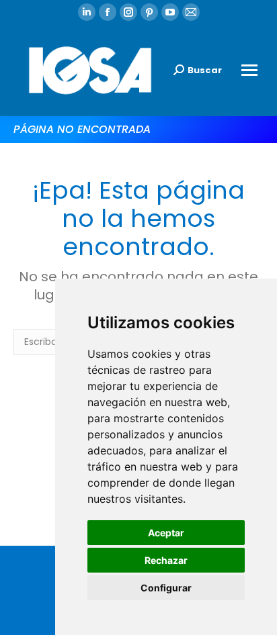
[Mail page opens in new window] (191, 12)
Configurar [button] (166, 587)
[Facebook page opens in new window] (107, 12)
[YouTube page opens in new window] (170, 12)
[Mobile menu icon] (249, 70)
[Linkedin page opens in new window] (86, 12)
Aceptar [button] (166, 532)
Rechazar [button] (166, 560)
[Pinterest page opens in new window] (149, 12)
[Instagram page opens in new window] (128, 12)
